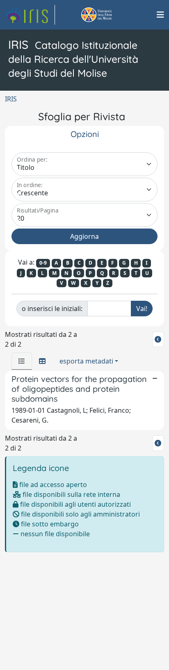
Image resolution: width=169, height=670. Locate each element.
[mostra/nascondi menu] (160, 15)
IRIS (11, 98)
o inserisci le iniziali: (52, 308)
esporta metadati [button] (86, 361)
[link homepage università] (106, 15)
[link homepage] (30, 15)
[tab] (21, 361)
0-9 (43, 262)
